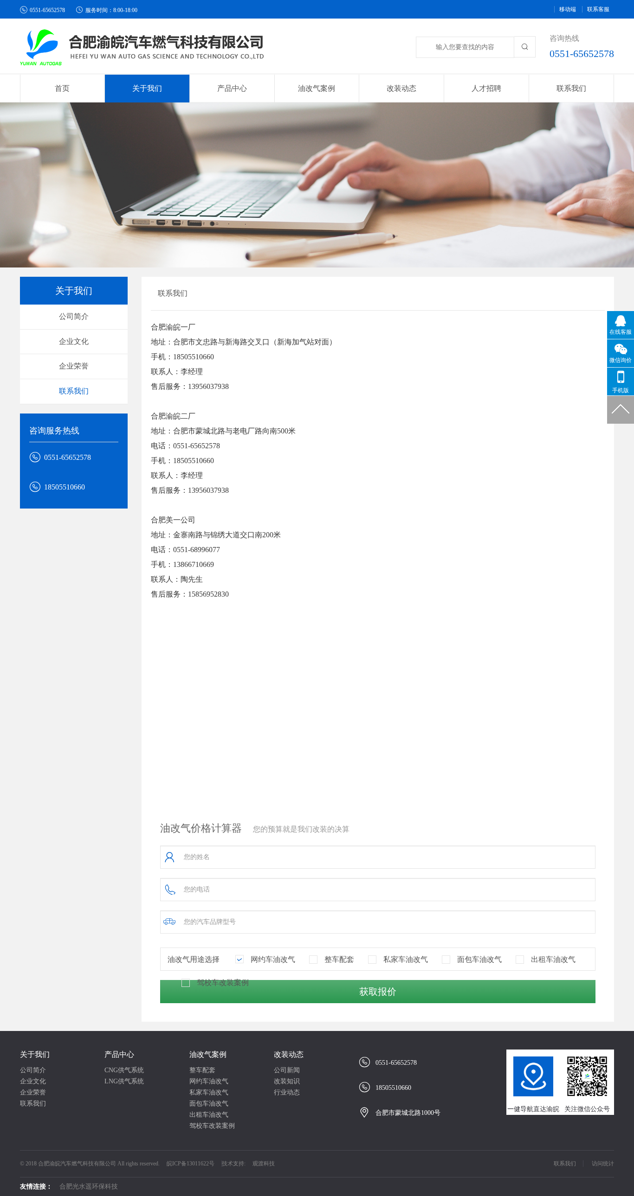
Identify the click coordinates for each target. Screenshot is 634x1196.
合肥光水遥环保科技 (88, 1186)
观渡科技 (263, 1163)
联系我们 (571, 88)
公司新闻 (287, 1070)
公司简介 (74, 316)
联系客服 (598, 9)
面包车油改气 (208, 1103)
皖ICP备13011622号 (190, 1163)
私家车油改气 (208, 1092)
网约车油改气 (208, 1081)
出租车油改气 (208, 1114)
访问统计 (603, 1163)
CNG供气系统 (124, 1070)
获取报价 (377, 991)
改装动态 (289, 1054)
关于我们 (35, 1054)
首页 (62, 88)
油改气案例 (207, 1054)
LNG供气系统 (124, 1081)
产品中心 (119, 1054)
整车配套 (202, 1070)
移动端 (567, 9)
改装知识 (287, 1081)
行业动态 (287, 1092)
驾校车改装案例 (212, 1125)
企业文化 (74, 341)
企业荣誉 (74, 366)
